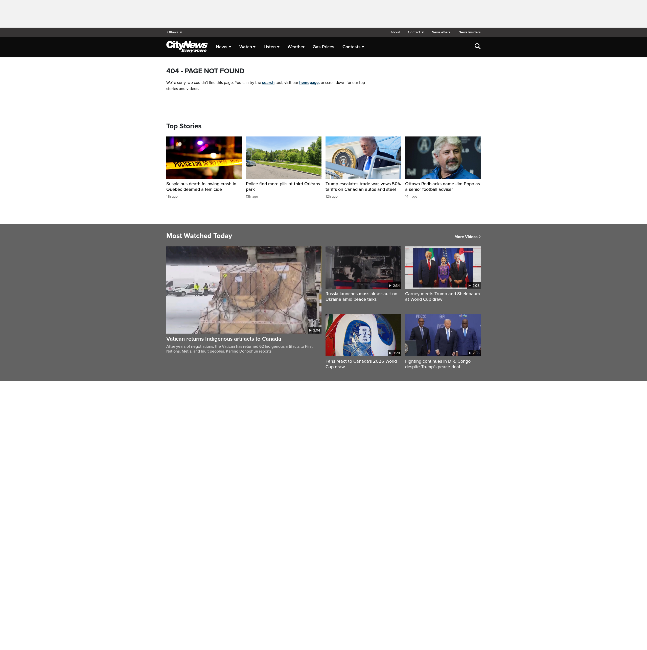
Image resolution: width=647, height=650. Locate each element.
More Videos (466, 236)
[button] (416, 32)
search (268, 82)
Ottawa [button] (172, 32)
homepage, (309, 82)
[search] (478, 46)
